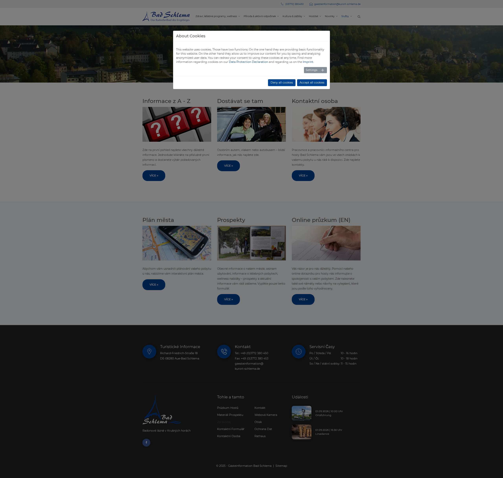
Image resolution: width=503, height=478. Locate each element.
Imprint (308, 62)
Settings (311, 70)
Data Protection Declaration (248, 62)
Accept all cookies (312, 82)
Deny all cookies (282, 82)
